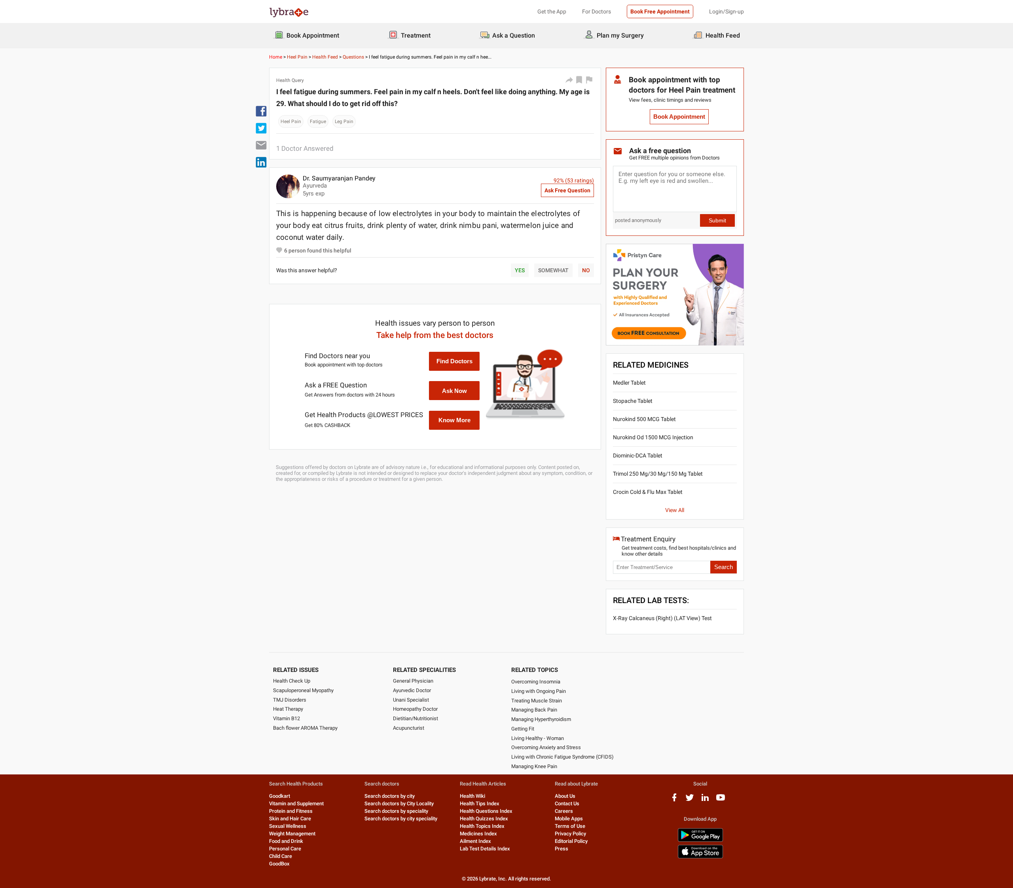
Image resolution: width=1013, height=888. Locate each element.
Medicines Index (478, 834)
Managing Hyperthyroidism (541, 719)
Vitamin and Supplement (296, 803)
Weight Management (292, 834)
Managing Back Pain (534, 710)
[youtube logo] (720, 800)
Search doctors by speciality (396, 811)
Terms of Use (570, 826)
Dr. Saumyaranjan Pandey (339, 178)
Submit (717, 220)
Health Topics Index (482, 826)
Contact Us (567, 803)
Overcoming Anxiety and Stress (546, 747)
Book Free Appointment (660, 11)
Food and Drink (286, 841)
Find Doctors (454, 361)
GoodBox (279, 864)
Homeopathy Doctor (415, 709)
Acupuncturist (408, 728)
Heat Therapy (288, 709)
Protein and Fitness (291, 811)
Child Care (280, 856)
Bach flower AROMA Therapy (305, 728)
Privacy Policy (570, 834)
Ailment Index (475, 841)
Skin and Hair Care (290, 819)
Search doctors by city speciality (400, 819)
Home (275, 57)
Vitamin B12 (286, 718)
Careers (564, 811)
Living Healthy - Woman (537, 738)
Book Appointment (679, 117)
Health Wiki (472, 796)
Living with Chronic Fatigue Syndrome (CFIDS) (562, 757)
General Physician (413, 681)
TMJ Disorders (289, 700)
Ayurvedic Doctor (412, 690)
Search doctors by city (389, 796)
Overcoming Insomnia (535, 682)
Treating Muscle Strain (536, 701)
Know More (454, 420)
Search (723, 567)
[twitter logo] (689, 800)
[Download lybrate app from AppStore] (700, 857)
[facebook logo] (674, 800)
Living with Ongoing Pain (538, 691)
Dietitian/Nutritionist (415, 718)
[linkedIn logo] (705, 800)
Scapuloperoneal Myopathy (303, 690)
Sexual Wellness (287, 826)
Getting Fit (522, 729)
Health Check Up (291, 681)
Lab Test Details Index (485, 849)
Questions (353, 57)
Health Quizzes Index (484, 819)
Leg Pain (344, 121)
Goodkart (279, 796)
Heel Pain (297, 57)
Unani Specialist (411, 700)
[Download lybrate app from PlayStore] (700, 840)
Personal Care (285, 849)
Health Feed (325, 57)
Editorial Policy (571, 841)
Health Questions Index (486, 811)
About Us (565, 796)
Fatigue (318, 121)
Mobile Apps (569, 819)
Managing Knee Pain (534, 766)
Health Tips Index (479, 803)
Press (561, 849)
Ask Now (454, 390)
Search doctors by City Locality (399, 803)
